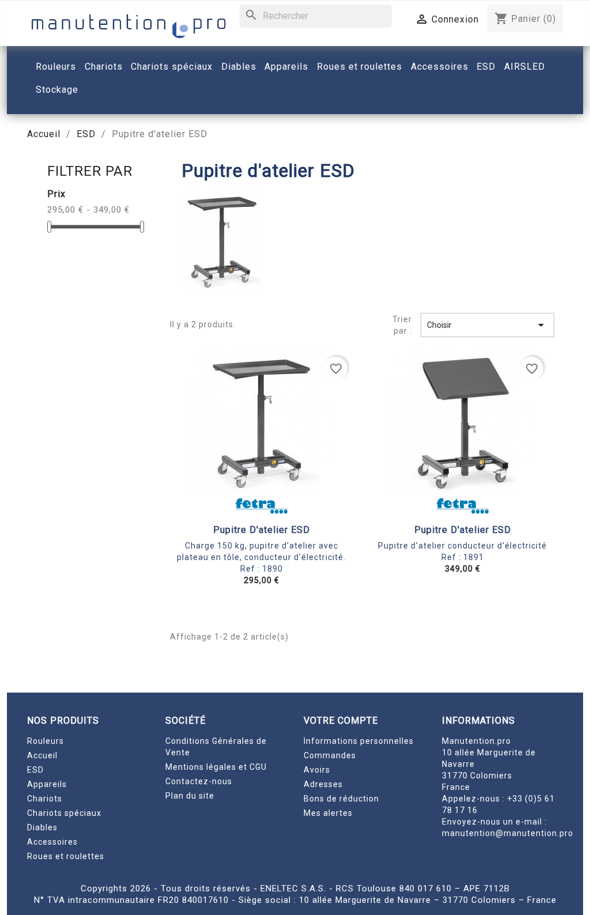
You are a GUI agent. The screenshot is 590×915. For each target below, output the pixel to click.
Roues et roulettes (65, 856)
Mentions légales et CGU (216, 767)
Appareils (47, 784)
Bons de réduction (341, 798)
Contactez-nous (198, 781)
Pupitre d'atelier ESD (261, 529)
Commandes (330, 755)
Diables (42, 827)
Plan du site (189, 795)
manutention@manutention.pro (507, 833)
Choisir (487, 325)
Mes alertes (328, 813)
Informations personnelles (359, 741)
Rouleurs (45, 741)
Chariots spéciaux (64, 813)
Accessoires (52, 841)
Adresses (323, 784)
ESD (35, 769)
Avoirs (317, 769)
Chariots (44, 798)
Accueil (42, 755)
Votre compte (341, 720)
